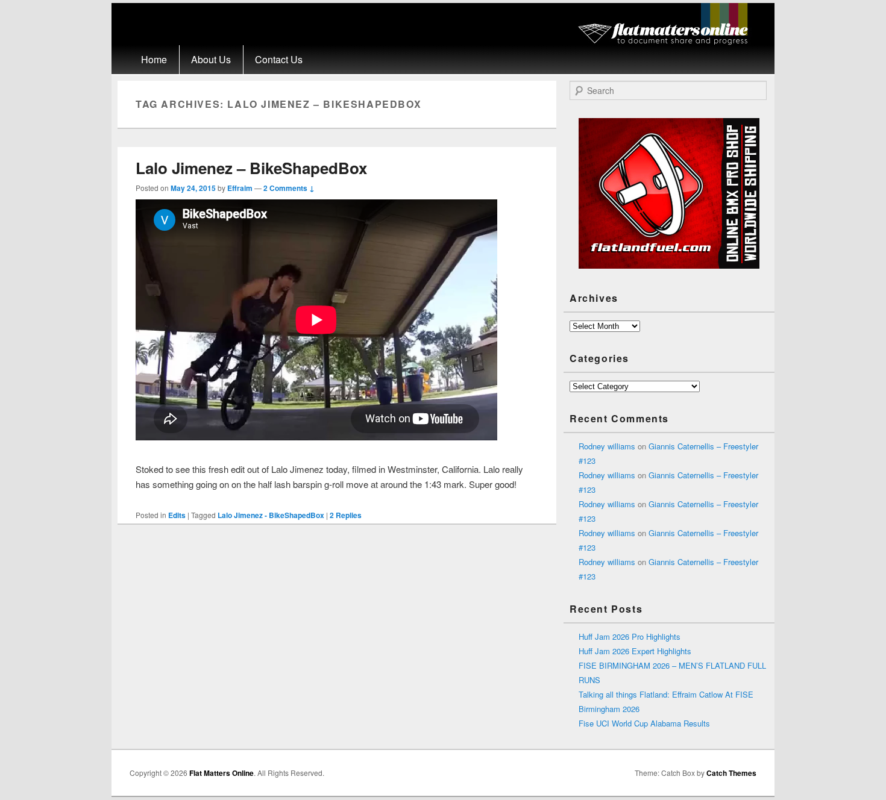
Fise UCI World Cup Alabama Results (644, 723)
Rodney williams (607, 446)
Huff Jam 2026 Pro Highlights (629, 636)
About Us (211, 59)
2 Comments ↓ (289, 188)
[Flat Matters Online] (666, 41)
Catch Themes (731, 772)
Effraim (240, 188)
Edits (177, 515)
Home (154, 59)
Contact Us (279, 59)
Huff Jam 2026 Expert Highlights (635, 651)
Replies (346, 515)
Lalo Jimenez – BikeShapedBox (251, 168)
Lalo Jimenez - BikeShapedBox (271, 515)
